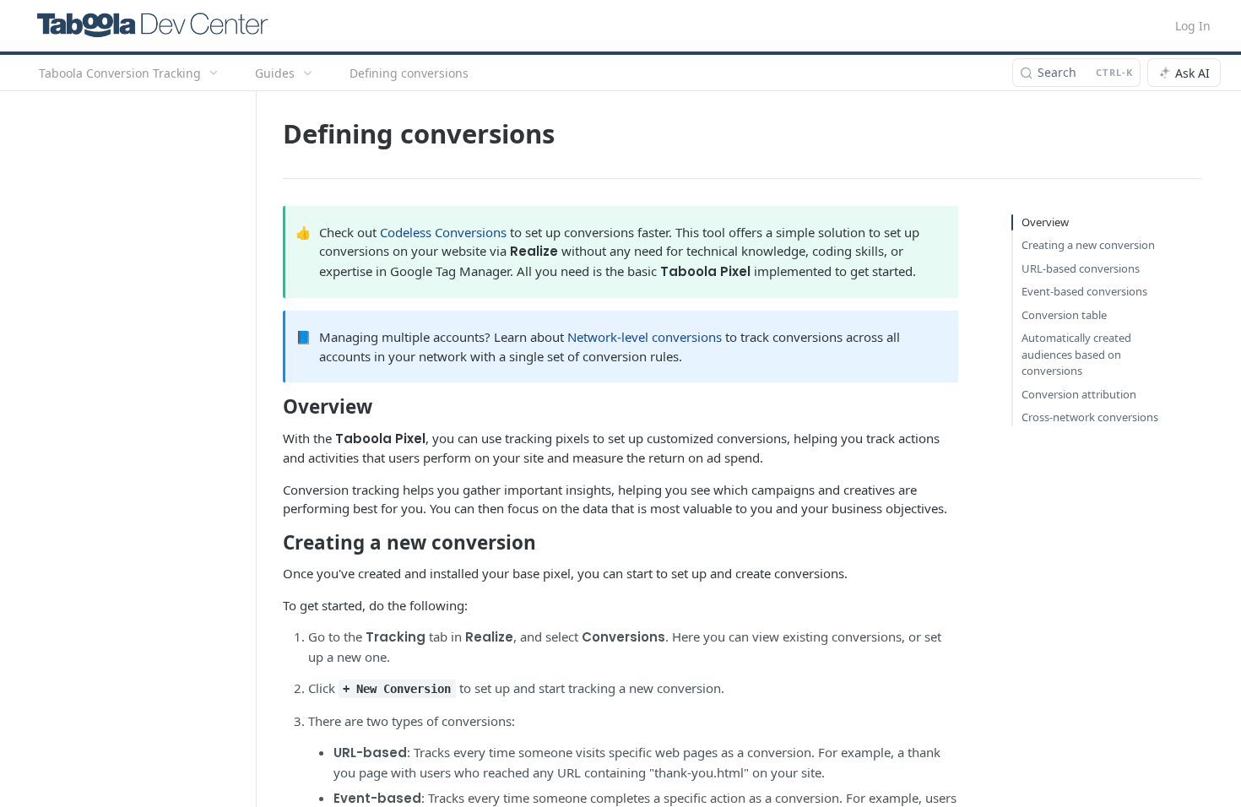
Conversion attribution (1079, 394)
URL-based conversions (1081, 268)
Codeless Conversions (443, 232)
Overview (1045, 222)
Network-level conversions (644, 336)
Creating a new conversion (1088, 244)
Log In (1193, 26)
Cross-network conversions (1090, 417)
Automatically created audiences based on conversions (1076, 354)
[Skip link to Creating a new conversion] (271, 543)
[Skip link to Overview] (271, 407)
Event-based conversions (1084, 291)
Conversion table (1064, 314)
